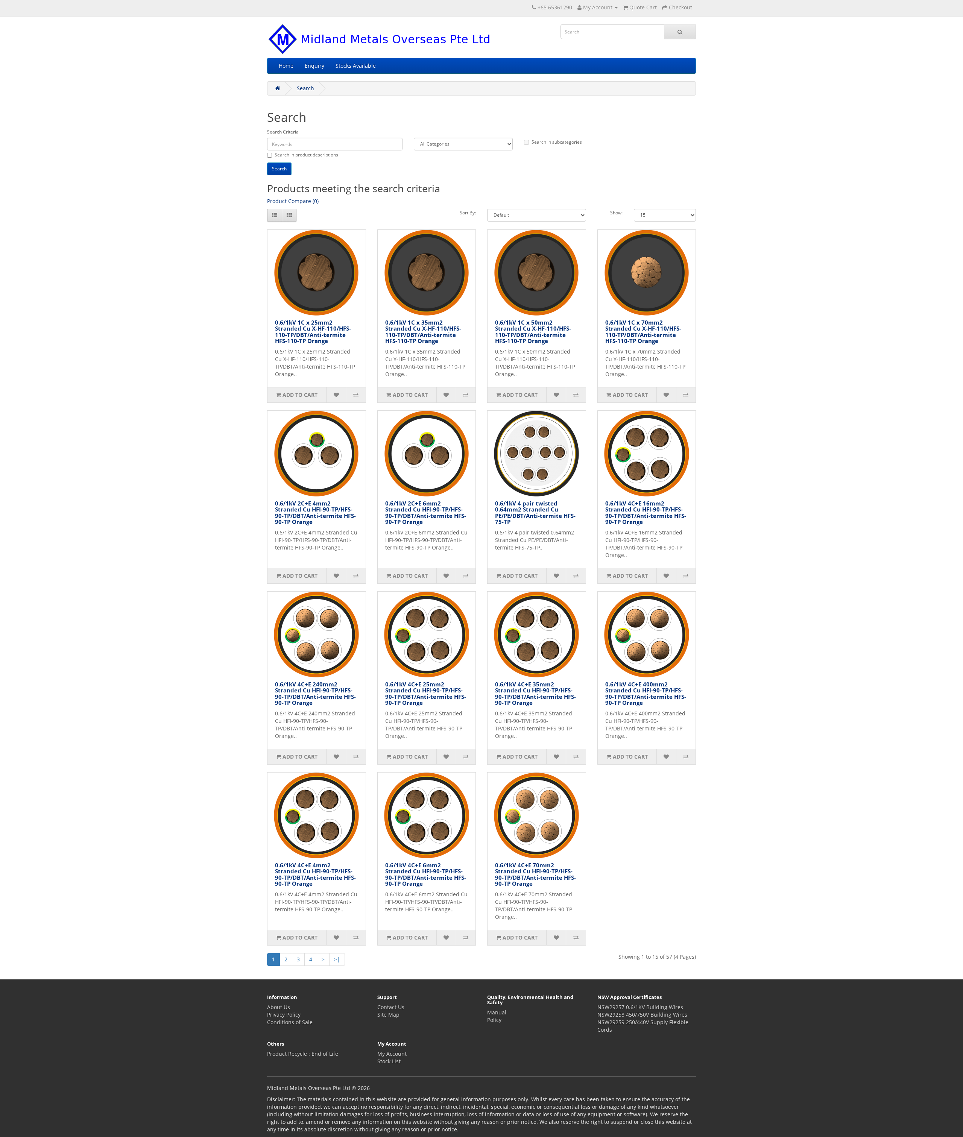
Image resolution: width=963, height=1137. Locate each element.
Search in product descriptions (306, 155)
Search (305, 88)
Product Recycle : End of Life (302, 1053)
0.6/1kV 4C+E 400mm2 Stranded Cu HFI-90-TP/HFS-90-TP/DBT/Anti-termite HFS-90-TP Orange (645, 693)
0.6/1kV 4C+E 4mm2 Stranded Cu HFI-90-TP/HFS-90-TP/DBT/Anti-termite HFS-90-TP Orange (315, 874)
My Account (392, 1053)
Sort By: (468, 212)
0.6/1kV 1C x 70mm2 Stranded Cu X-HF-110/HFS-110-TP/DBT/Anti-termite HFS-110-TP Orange (643, 332)
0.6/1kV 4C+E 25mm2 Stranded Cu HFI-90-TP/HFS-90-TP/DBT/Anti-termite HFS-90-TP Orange (425, 693)
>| (337, 959)
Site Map (388, 1014)
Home (286, 65)
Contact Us (390, 1007)
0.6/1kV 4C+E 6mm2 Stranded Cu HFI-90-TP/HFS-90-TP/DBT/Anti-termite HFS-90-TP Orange (425, 874)
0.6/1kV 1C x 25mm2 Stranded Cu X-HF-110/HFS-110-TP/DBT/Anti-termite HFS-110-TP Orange (313, 332)
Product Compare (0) (293, 201)
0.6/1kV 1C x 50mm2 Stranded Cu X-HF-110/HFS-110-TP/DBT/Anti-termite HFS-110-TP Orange (533, 332)
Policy (494, 1019)
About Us (278, 1007)
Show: (616, 212)
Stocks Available (356, 65)
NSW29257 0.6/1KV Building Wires (640, 1007)
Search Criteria (283, 132)
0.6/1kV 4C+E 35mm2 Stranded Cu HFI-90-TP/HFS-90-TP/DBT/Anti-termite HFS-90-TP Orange (535, 693)
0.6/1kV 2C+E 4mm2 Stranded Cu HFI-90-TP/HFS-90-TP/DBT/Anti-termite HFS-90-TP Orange (315, 512)
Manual (496, 1012)
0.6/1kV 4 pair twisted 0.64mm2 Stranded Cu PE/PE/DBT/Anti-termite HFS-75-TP (535, 512)
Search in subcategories (557, 142)
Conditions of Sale (290, 1022)
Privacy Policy (284, 1014)
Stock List (389, 1061)
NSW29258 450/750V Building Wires (642, 1014)
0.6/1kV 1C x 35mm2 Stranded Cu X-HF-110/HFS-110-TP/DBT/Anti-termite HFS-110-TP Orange (423, 332)
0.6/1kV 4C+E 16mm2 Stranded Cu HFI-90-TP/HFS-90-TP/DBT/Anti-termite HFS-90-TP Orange (645, 512)
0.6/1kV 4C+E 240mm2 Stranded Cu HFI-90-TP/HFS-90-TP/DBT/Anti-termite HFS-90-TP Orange (315, 693)
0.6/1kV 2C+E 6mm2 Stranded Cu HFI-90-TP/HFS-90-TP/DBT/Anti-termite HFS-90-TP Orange (425, 512)
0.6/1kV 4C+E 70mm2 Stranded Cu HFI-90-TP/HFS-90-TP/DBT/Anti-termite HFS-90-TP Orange (535, 874)
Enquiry (314, 65)
